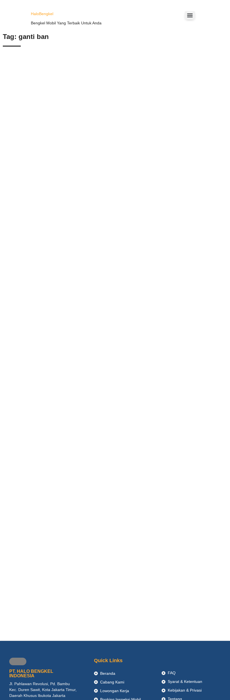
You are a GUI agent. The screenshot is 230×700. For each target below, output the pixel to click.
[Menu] (190, 15)
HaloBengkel (42, 13)
